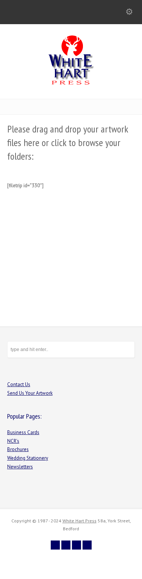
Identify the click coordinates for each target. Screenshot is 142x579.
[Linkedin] (87, 545)
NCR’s (13, 441)
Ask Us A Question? (75, 247)
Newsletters (20, 467)
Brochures (18, 449)
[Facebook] (65, 545)
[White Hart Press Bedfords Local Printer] (71, 83)
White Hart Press (79, 521)
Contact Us (18, 384)
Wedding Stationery (27, 458)
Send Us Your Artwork (30, 393)
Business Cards (23, 432)
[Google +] (76, 545)
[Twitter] (55, 545)
